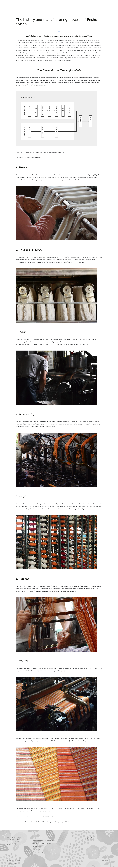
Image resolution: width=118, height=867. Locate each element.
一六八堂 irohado (16, 860)
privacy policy (37, 846)
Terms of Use (37, 838)
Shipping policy (38, 852)
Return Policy (37, 849)
